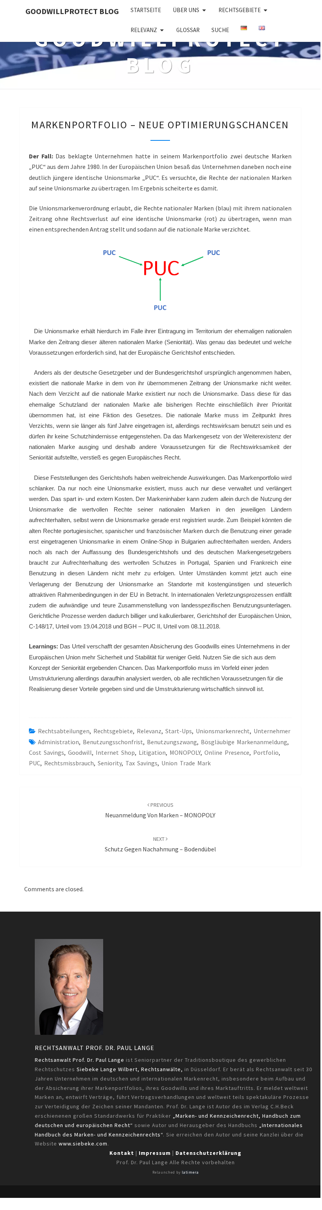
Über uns (186, 10)
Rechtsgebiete (239, 10)
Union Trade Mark (186, 763)
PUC (34, 763)
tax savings (141, 763)
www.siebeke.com (83, 1143)
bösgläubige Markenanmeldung (244, 742)
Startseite (146, 10)
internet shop (115, 752)
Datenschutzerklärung (208, 1152)
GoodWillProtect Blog (72, 11)
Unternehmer (272, 731)
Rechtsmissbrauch (69, 763)
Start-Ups (178, 731)
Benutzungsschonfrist (113, 742)
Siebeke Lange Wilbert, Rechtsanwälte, (130, 1069)
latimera (190, 1172)
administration (58, 742)
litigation (152, 752)
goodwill (80, 752)
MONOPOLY (185, 752)
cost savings (46, 752)
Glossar (188, 30)
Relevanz (144, 30)
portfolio (266, 752)
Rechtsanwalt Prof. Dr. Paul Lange (94, 1048)
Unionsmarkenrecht (223, 731)
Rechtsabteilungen (63, 731)
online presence (226, 752)
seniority (110, 763)
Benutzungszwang (172, 742)
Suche (220, 30)
